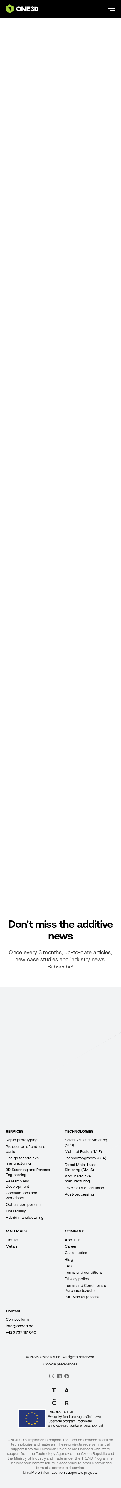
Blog (69, 1259)
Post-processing (79, 1194)
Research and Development (17, 1183)
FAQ (69, 1266)
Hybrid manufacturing (24, 1217)
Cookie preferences (60, 1364)
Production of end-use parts (25, 1149)
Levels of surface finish (84, 1188)
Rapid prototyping (22, 1140)
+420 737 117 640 (21, 1332)
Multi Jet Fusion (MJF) (83, 1151)
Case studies (76, 1253)
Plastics (12, 1240)
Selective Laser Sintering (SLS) (86, 1142)
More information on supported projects (64, 1472)
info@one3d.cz (19, 1326)
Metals (11, 1246)
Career (70, 1246)
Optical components (24, 1204)
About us (73, 1240)
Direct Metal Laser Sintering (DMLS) (80, 1167)
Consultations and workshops (21, 1195)
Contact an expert (60, 1116)
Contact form (17, 1319)
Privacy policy (77, 1279)
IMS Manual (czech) (82, 1297)
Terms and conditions (83, 1272)
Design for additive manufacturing (22, 1160)
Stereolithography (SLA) (86, 1158)
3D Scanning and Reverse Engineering (28, 1172)
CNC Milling (16, 1211)
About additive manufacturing (78, 1178)
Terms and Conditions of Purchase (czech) (86, 1288)
